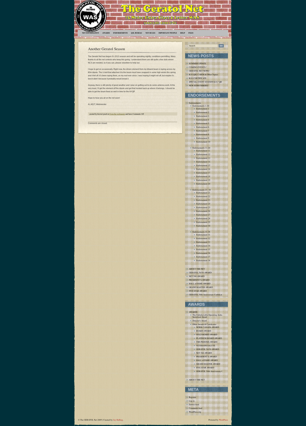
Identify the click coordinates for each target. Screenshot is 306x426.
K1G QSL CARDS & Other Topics (203, 74)
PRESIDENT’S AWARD (199, 279)
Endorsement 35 (203, 249)
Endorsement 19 (203, 180)
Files (190, 33)
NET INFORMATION (90, 33)
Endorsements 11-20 (201, 147)
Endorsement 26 (203, 211)
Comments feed (195, 408)
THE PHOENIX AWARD (206, 341)
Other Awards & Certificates (204, 324)
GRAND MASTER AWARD (201, 287)
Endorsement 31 (203, 234)
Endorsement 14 (203, 161)
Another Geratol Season (106, 48)
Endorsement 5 (202, 123)
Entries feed (194, 404)
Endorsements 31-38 (201, 231)
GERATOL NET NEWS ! (199, 70)
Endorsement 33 (203, 242)
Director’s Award (200, 320)
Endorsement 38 (203, 260)
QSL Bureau (136, 33)
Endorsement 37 (203, 256)
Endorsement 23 (203, 200)
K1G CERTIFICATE (197, 78)
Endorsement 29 (203, 222)
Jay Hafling (118, 419)
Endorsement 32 (203, 238)
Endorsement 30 (203, 225)
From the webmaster (117, 114)
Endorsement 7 (202, 130)
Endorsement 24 (203, 203)
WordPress (223, 419)
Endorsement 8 (202, 134)
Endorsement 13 (203, 158)
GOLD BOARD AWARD (206, 334)
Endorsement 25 (203, 207)
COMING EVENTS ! (198, 67)
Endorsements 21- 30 (202, 189)
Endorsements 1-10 (201, 105)
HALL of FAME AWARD (199, 283)
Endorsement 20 (203, 183)
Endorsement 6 (202, 127)
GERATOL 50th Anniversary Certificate (206, 294)
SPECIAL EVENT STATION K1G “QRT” (206, 81)
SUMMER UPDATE (197, 63)
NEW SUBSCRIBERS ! (199, 85)
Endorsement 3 (202, 116)
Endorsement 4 (202, 119)
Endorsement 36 (203, 253)
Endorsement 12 (203, 154)
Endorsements (120, 33)
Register (192, 397)
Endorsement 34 (203, 245)
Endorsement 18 (203, 176)
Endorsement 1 (202, 108)
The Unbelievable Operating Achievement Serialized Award (211, 315)
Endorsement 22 (203, 196)
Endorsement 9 (202, 138)
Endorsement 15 (203, 165)
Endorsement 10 (203, 141)
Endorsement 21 (203, 192)
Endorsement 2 (202, 112)
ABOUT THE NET (197, 268)
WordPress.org (195, 411)
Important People (168, 33)
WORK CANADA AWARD (207, 327)
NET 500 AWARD (196, 276)
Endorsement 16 (203, 169)
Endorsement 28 (203, 218)
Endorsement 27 (203, 214)
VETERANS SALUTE (205, 345)
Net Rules (150, 33)
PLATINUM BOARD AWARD (209, 338)
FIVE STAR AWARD (198, 290)
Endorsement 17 (203, 172)
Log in (192, 400)
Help (182, 33)
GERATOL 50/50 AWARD (200, 272)
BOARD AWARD (203, 330)
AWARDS (106, 33)
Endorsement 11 (203, 150)
